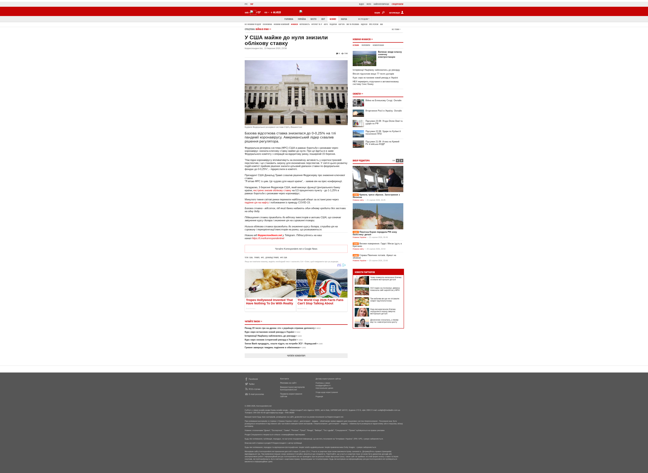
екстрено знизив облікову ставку (272, 190)
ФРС (262, 257)
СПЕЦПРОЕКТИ (397, 4)
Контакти (284, 379)
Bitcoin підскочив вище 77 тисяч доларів (373, 74)
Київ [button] (247, 12)
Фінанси (294, 24)
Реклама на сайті (288, 383)
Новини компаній (281, 24)
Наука (344, 19)
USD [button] (266, 12)
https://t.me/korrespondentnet (268, 238)
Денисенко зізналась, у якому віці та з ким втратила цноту (384, 321)
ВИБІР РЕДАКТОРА (361, 160)
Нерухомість (305, 24)
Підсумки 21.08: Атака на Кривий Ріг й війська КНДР (382, 142)
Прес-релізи (373, 24)
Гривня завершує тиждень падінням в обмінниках (275, 347)
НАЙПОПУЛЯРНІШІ (381, 4)
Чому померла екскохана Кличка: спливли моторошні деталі (386, 278)
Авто (326, 24)
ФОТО (369, 4)
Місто (313, 19)
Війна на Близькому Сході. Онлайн (383, 100)
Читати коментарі (296, 355)
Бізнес (333, 19)
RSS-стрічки (254, 389)
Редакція (319, 396)
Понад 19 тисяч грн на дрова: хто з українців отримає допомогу (283, 328)
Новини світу (358, 200)
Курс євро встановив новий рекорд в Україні (272, 332)
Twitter (252, 384)
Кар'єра (342, 24)
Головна (288, 19)
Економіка (267, 24)
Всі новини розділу (253, 24)
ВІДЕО (361, 4)
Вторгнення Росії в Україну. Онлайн (384, 110)
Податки (333, 24)
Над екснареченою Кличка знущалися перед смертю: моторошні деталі (383, 311)
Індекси (364, 24)
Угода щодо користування (327, 392)
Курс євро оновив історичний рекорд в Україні (274, 339)
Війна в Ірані (262, 29)
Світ (323, 19)
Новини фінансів (362, 39)
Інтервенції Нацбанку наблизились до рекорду (273, 336)
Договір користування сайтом (328, 379)
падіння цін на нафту (257, 202)
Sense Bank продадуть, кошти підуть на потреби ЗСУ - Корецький (284, 343)
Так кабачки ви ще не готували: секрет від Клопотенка (385, 299)
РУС (246, 4)
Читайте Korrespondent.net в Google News (296, 249)
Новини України (359, 237)
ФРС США (283, 257)
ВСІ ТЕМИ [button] (395, 29)
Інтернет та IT (316, 24)
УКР (251, 4)
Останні (356, 45)
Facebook (253, 379)
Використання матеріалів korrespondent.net (292, 388)
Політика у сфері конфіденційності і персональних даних (324, 385)
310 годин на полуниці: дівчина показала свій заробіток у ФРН (385, 289)
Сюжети (357, 93)
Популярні (366, 45)
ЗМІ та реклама (352, 24)
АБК (381, 24)
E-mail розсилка (256, 394)
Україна (302, 19)
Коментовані (378, 45)
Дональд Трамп (272, 257)
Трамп (256, 257)
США (251, 257)
